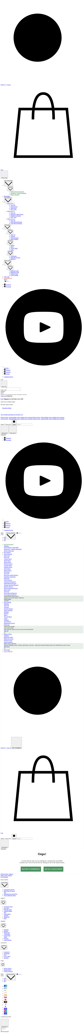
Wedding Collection (15, 216)
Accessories (13, 256)
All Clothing (7, 602)
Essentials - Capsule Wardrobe (18, 193)
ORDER (3, 924)
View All (12, 205)
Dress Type (10, 203)
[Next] (4, 1028)
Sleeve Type (10, 219)
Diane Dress (7, 562)
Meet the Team (8, 909)
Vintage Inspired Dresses (11, 585)
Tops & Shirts (14, 248)
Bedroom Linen (14, 271)
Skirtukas (6, 546)
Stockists (6, 958)
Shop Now (7, 646)
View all (6, 631)
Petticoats (12, 259)
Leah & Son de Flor (9, 889)
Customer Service (8, 530)
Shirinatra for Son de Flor (10, 894)
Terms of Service (8, 971)
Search (2, 424)
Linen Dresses (8, 554)
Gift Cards (6, 276)
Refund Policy (7, 970)
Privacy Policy (7, 968)
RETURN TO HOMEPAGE (31, 869)
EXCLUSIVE (4, 882)
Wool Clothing (14, 239)
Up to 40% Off (8, 278)
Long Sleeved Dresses (16, 223)
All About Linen (8, 906)
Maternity (7, 578)
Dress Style (10, 211)
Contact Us (7, 952)
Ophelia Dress (8, 567)
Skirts (11, 247)
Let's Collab (7, 956)
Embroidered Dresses (10, 583)
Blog (5, 918)
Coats (11, 250)
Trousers (12, 236)
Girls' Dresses (8, 580)
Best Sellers (7, 196)
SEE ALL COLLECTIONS (53, 869)
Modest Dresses (8, 586)
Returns (6, 931)
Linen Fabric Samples (7, 914)
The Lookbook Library (10, 895)
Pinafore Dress (8, 564)
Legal (2, 963)
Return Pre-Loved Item (7, 933)
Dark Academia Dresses (11, 588)
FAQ (5, 955)
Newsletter (7, 953)
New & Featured (8, 544)
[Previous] (1, 1028)
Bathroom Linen (14, 272)
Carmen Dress (8, 565)
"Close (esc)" (8, 424)
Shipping (6, 929)
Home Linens (8, 634)
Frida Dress (7, 569)
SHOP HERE (7, 599)
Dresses (12, 245)
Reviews (6, 938)
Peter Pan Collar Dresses (16, 214)
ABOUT (3, 901)
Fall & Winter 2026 (17, 191)
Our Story (6, 908)
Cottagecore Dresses (10, 582)
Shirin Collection (14, 194)
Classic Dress (13, 206)
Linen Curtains (14, 275)
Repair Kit (6, 917)
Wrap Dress (13, 208)
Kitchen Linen (14, 274)
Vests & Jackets (14, 237)
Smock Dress (7, 570)
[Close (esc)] (3, 1028)
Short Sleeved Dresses (16, 222)
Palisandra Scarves (15, 257)
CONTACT (3, 945)
